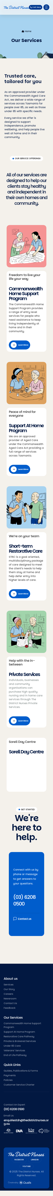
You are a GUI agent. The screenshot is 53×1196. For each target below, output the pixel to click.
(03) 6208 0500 (24, 900)
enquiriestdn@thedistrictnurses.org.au (26, 1122)
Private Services (24, 674)
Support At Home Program (26, 428)
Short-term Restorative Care (25, 549)
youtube (27, 1166)
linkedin (35, 1159)
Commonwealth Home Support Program (25, 293)
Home (28, 31)
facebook (19, 1159)
